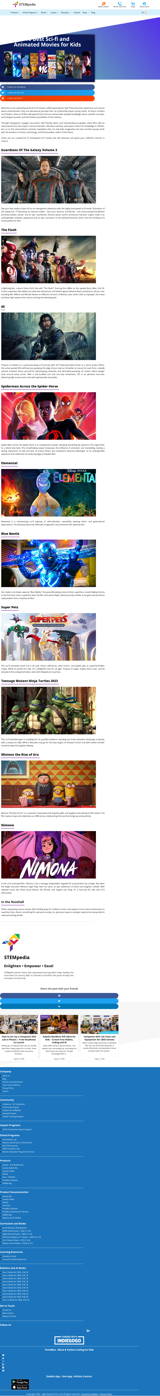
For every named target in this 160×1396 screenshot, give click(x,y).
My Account (144, 6)
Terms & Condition (89, 1394)
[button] (47, 87)
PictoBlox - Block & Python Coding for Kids (69, 1349)
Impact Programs (10, 1125)
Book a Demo (103, 6)
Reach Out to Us (119, 6)
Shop (133, 6)
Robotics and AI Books (13, 1268)
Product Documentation (14, 1192)
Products (5, 1160)
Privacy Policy (106, 1394)
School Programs (10, 1135)
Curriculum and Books (13, 1223)
